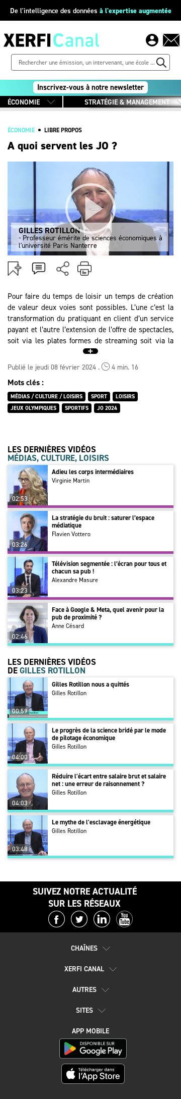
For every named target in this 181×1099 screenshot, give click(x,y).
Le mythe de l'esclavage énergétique (101, 822)
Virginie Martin (70, 480)
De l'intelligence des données (90, 11)
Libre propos (63, 130)
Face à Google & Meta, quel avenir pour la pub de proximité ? (108, 613)
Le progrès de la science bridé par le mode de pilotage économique (109, 734)
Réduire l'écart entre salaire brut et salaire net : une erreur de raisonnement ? (109, 780)
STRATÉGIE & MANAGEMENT (126, 102)
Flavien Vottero (71, 534)
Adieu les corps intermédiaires (93, 472)
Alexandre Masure (75, 580)
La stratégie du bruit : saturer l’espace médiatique (103, 521)
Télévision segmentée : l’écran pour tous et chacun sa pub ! (109, 567)
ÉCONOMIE (24, 102)
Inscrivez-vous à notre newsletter (90, 87)
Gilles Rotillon (69, 693)
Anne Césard (68, 626)
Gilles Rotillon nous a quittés (90, 684)
